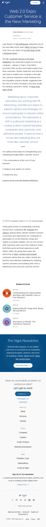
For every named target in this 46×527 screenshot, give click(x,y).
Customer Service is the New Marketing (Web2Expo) (20, 180)
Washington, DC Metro (14, 511)
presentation (14, 221)
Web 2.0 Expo (31, 47)
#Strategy (17, 36)
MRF (38, 519)
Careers (23, 437)
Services (23, 416)
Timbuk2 (30, 229)
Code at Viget (23, 468)
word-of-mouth (38, 221)
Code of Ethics (23, 442)
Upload (21, 221)
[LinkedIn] (29, 500)
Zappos (6, 233)
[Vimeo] (33, 500)
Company (23, 432)
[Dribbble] (21, 500)
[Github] (16, 500)
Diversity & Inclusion (23, 447)
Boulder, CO (34, 511)
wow (33, 221)
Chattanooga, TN (23, 514)
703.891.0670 (23, 402)
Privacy (33, 519)
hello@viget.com (23, 399)
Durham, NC (26, 511)
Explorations (23, 463)
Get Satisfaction (22, 44)
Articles (23, 421)
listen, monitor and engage (25, 254)
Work (23, 411)
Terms (27, 519)
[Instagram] (25, 500)
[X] (12, 500)
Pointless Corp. (23, 458)
